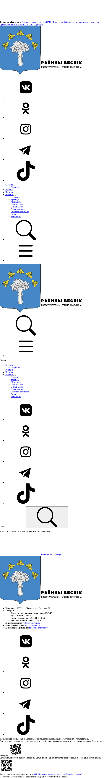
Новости (9, 194)
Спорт (14, 214)
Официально (17, 207)
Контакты (9, 192)
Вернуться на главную (51, 554)
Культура (15, 199)
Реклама (9, 190)
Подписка (15, 187)
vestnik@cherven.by (31, 623)
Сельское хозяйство (20, 211)
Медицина (16, 202)
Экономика (16, 216)
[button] (25, 239)
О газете (9, 185)
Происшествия (18, 209)
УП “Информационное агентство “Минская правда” (58, 774)
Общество (15, 197)
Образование (17, 204)
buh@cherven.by (32, 625)
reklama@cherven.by (38, 628)
